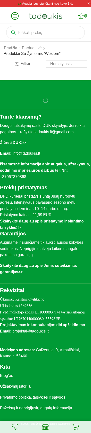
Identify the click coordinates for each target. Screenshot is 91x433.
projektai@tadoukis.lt (30, 331)
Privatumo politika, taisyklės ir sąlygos (32, 397)
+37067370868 (14, 177)
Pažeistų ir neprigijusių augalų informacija (36, 408)
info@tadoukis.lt (26, 153)
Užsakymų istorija (15, 386)
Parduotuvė (32, 48)
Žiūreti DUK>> (13, 143)
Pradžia (10, 48)
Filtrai (25, 63)
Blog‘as (6, 375)
